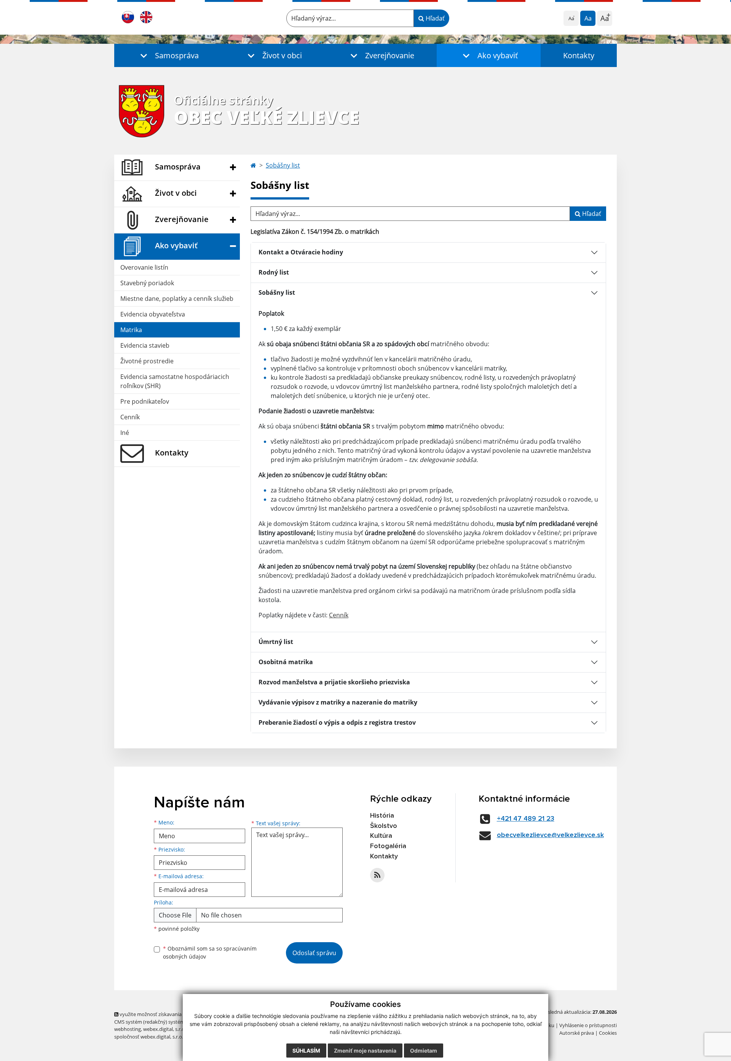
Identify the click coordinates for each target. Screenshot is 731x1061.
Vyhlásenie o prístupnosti (588, 1025)
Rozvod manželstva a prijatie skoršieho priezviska (334, 682)
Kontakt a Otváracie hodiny (301, 252)
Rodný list (274, 272)
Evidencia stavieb (144, 345)
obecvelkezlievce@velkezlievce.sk (550, 835)
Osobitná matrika (286, 662)
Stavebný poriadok (147, 283)
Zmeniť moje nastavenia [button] (365, 1050)
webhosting (127, 1029)
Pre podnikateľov (144, 401)
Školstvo (383, 826)
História (382, 815)
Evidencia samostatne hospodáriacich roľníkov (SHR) (174, 381)
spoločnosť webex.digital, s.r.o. (148, 1036)
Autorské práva (576, 1032)
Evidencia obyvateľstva (152, 314)
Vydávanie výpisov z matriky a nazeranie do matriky (338, 702)
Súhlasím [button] (306, 1050)
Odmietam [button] (423, 1050)
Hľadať (434, 18)
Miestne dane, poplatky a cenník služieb (176, 298)
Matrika (131, 330)
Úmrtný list (276, 642)
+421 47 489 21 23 (525, 818)
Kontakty (578, 55)
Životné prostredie (147, 361)
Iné (124, 432)
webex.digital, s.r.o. (164, 1029)
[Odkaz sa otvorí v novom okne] (377, 875)
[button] (167, 55)
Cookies (608, 1032)
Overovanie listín (144, 267)
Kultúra (381, 836)
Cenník (130, 417)
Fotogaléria (388, 846)
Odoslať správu (314, 953)
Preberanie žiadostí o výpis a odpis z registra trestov (337, 722)
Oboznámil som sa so (210, 952)
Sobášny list (283, 165)
